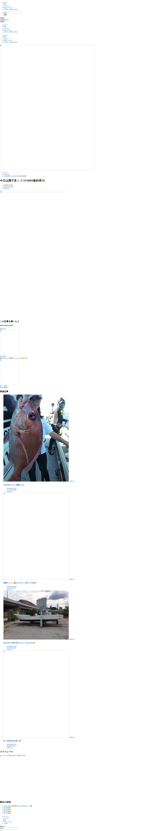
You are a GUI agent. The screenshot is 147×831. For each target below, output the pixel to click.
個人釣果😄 (7, 813)
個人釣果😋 (7, 811)
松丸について (7, 7)
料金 (4, 4)
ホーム (5, 2)
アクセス (6, 5)
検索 (5, 14)
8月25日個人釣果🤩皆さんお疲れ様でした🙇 (17, 806)
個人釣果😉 (7, 807)
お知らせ (6, 188)
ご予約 (5, 823)
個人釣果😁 (7, 809)
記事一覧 (3, 328)
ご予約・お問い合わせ (10, 9)
